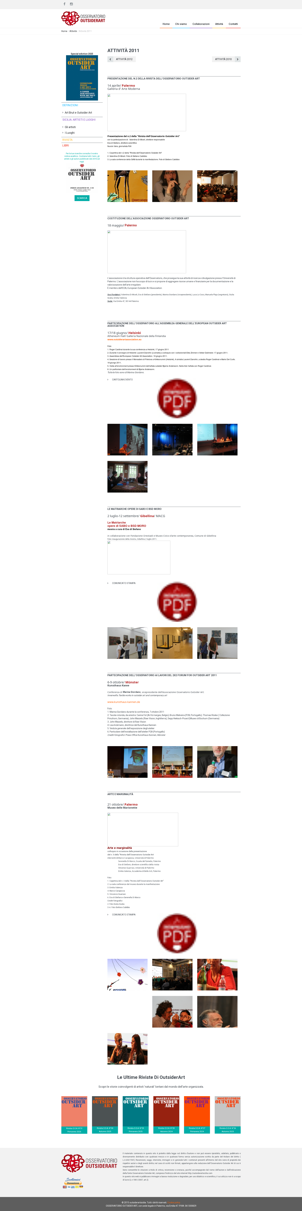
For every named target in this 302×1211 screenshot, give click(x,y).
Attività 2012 (124, 59)
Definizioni (70, 105)
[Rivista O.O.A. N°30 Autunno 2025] (105, 1097)
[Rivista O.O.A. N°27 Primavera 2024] (197, 1097)
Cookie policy (173, 1202)
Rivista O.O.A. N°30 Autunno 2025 (105, 1130)
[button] (127, 189)
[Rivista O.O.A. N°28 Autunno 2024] (166, 1097)
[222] (127, 172)
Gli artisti (70, 127)
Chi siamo (181, 23)
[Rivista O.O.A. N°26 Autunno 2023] (228, 1097)
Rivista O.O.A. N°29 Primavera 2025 (136, 1130)
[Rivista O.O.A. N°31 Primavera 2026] (74, 1097)
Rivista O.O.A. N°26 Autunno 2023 (228, 1130)
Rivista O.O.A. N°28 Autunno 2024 (166, 1130)
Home (166, 23)
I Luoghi (70, 132)
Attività (219, 23)
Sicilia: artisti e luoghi (78, 119)
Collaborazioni (201, 23)
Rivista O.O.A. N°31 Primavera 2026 (74, 1130)
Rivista (67, 139)
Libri (65, 145)
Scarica (82, 198)
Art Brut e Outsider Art (78, 112)
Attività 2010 (223, 59)
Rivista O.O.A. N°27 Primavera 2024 (197, 1130)
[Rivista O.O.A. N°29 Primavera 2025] (136, 1097)
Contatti (233, 23)
